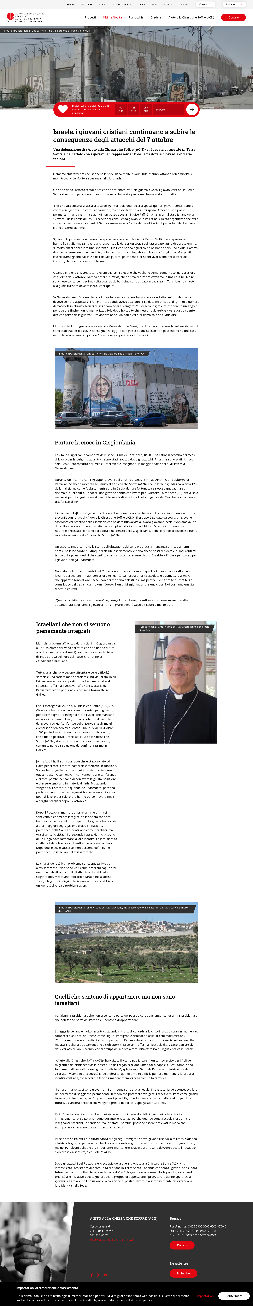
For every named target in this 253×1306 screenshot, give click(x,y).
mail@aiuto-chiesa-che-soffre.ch (112, 1240)
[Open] (242, 4)
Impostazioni (205, 1296)
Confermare (234, 1296)
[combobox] (231, 4)
